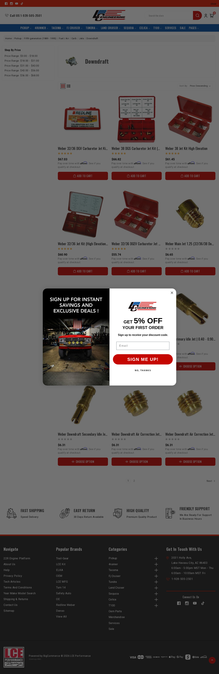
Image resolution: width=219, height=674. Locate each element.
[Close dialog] (172, 292)
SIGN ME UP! (143, 359)
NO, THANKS (143, 370)
